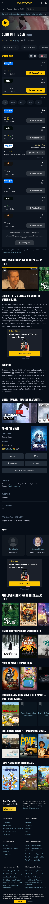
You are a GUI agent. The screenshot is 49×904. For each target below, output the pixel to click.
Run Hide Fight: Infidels (11, 871)
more (25, 287)
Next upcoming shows (33, 867)
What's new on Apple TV (34, 854)
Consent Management (31, 808)
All (5, 102)
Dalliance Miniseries (32, 877)
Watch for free (29, 47)
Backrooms (7, 825)
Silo (26, 831)
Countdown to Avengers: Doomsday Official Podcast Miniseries (35, 882)
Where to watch (10, 47)
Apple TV (6, 852)
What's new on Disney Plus (34, 857)
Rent (22, 102)
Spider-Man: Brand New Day (13, 828)
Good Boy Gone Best (10, 877)
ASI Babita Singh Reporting (12, 874)
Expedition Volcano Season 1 (35, 887)
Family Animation (14, 486)
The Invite (6, 834)
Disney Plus (7, 855)
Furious (28, 822)
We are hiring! (9, 809)
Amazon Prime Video (10, 848)
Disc (38, 102)
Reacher (28, 834)
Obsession (6, 822)
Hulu (4, 858)
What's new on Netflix (33, 845)
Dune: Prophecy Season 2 (34, 871)
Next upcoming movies (11, 867)
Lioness (28, 828)
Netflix (5, 845)
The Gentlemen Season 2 (34, 874)
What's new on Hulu (32, 860)
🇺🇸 (41, 56)
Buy (30, 102)
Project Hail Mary (9, 831)
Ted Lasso (28, 825)
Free (13, 102)
